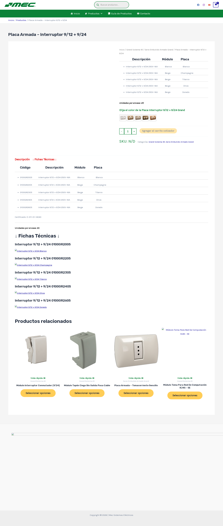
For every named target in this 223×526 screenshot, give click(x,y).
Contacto (145, 13)
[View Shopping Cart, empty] (215, 4)
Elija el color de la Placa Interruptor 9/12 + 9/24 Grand (152, 110)
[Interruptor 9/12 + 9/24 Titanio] (31, 279)
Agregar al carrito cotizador (158, 130)
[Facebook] (198, 5)
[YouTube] (209, 5)
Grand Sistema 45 (134, 50)
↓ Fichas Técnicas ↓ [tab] (45, 159)
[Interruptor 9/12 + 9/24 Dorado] (31, 307)
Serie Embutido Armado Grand (159, 50)
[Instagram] (204, 5)
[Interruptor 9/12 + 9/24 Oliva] (30, 293)
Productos (93, 13)
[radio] (123, 118)
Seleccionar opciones (38, 393)
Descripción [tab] (22, 159)
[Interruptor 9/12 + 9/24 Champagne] (33, 265)
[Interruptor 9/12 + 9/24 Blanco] (31, 251)
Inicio (77, 13)
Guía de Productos (121, 13)
